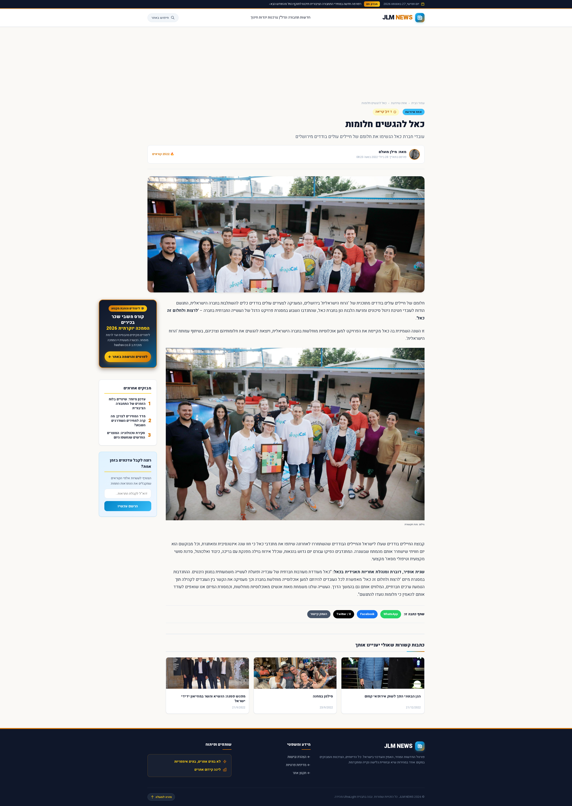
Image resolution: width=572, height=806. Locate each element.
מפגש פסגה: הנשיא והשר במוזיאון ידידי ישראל (213, 699)
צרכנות (273, 17)
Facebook (367, 614)
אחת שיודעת (399, 103)
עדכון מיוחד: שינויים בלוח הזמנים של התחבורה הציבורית (127, 404)
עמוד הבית (418, 103)
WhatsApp (391, 614)
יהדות (263, 17)
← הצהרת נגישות (299, 756)
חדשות (305, 17)
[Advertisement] (286, 60)
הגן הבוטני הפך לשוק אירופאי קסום (393, 696)
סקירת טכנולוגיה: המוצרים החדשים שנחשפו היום (126, 435)
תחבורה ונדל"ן (289, 17)
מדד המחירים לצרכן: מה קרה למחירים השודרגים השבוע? (128, 421)
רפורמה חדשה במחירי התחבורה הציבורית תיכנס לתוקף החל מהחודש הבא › (315, 4)
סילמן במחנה (323, 696)
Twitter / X (343, 614)
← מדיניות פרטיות (298, 764)
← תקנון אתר (302, 772)
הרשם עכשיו (128, 506)
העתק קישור (318, 614)
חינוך (254, 17)
